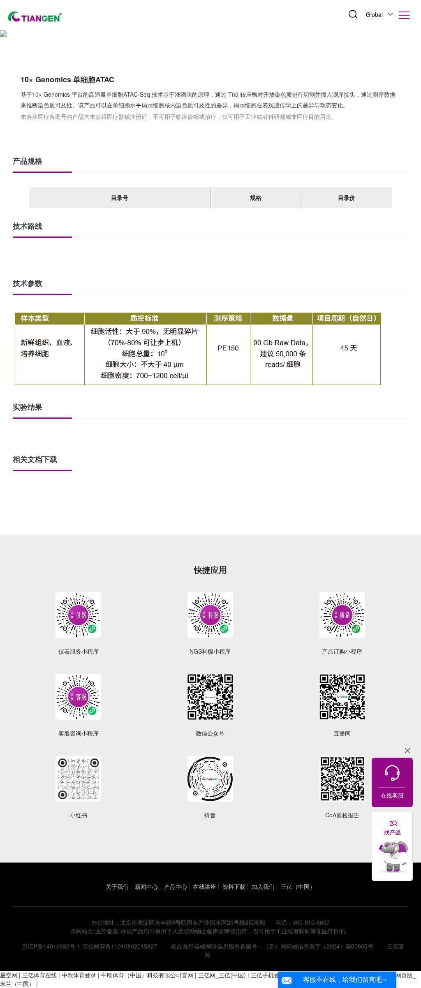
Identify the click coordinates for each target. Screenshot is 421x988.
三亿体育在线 (39, 975)
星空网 (8, 975)
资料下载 (233, 886)
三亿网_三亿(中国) (222, 975)
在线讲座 (204, 886)
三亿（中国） (298, 886)
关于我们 (117, 886)
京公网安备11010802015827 (119, 946)
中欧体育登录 (79, 975)
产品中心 (175, 886)
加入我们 (263, 886)
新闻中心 (146, 886)
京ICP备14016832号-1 (51, 946)
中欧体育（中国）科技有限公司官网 (147, 975)
